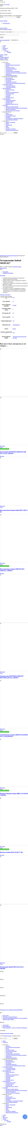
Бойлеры (8, 63)
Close (1, 447)
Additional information (8, 273)
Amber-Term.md (7, 1035)
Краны (7, 91)
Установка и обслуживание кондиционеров (16, 108)
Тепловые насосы (10, 67)
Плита (7, 113)
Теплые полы (9, 70)
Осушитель (8, 80)
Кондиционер (9, 78)
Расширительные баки (11, 75)
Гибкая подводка (10, 93)
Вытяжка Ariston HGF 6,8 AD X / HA (11, 852)
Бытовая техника (7, 255)
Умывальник (9, 125)
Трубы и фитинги (10, 89)
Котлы (7, 66)
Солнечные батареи (10, 87)
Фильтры (8, 96)
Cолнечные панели (10, 85)
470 (13, 297)
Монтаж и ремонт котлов (12, 106)
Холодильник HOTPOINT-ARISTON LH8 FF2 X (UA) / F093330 (13, 452)
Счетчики (8, 95)
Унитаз (7, 127)
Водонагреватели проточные (13, 65)
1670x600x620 (16, 324)
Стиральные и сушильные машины (14, 118)
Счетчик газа (9, 102)
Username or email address (6, 32)
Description (5, 271)
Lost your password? (4, 40)
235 (13, 321)
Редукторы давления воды (12, 92)
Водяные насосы (10, 97)
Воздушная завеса (10, 79)
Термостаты (9, 74)
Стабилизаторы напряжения (13, 71)
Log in (2, 37)
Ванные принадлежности (12, 130)
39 (13, 313)
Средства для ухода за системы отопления (16, 72)
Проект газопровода (11, 109)
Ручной (14, 305)
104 (13, 332)
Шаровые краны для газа (12, 104)
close (1, 1125)
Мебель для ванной (10, 122)
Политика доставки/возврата (10, 1016)
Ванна (7, 123)
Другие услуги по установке (13, 110)
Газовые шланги (10, 101)
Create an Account (7, 29)
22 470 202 (6, 4)
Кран (7, 126)
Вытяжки (8, 117)
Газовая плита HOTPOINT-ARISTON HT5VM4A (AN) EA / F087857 (11, 676)
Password (2, 34)
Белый (14, 328)
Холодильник (9, 114)
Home (1, 255)
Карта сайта (6, 1015)
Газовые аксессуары (11, 100)
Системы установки (11, 128)
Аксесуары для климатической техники (15, 83)
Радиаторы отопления (11, 68)
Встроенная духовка (11, 115)
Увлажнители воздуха (11, 82)
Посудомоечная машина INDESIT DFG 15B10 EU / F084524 (12, 569)
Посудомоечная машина (12, 119)
